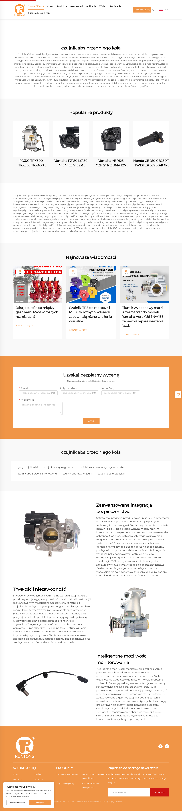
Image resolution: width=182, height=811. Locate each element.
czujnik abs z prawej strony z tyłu (37, 473)
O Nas (50, 6)
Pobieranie (115, 6)
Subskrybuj (160, 792)
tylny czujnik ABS (27, 467)
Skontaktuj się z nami (39, 13)
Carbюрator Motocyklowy (67, 774)
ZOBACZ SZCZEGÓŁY (31, 139)
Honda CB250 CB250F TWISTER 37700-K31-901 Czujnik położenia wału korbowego (151, 163)
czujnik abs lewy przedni (77, 473)
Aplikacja (91, 6)
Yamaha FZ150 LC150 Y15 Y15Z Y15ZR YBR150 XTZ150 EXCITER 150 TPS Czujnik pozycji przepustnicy (71, 163)
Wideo (102, 6)
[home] (19, 9)
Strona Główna (36, 6)
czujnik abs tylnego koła (58, 467)
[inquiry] (178, 394)
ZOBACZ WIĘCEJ (25, 325)
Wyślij (91, 421)
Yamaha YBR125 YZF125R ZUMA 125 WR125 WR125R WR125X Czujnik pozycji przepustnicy (111, 163)
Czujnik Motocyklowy (65, 783)
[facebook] (167, 746)
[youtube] (160, 746)
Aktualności (76, 6)
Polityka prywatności (113, 801)
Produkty (62, 6)
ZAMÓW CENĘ (142, 9)
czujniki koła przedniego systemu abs (101, 467)
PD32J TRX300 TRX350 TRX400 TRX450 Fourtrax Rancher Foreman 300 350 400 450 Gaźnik (31, 163)
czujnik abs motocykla (111, 473)
